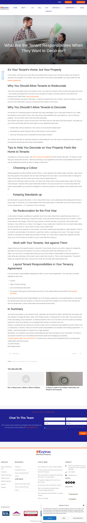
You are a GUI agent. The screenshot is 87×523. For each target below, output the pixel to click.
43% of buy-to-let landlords (42, 157)
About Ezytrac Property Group (22, 484)
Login (59, 2)
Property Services (5, 478)
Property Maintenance (6, 475)
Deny (63, 518)
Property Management (77, 57)
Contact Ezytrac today (15, 338)
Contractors (18, 466)
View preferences (78, 518)
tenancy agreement (14, 80)
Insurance (3, 484)
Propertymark (73, 494)
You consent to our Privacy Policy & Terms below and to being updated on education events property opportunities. (65, 427)
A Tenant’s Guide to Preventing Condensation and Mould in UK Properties (64, 382)
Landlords (3, 487)
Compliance (4, 472)
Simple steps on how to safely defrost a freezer (49, 485)
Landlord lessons (62, 57)
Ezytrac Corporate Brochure (22, 473)
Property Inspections (6, 481)
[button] (83, 505)
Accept (50, 518)
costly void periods (32, 96)
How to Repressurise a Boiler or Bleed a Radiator (26, 382)
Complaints (72, 499)
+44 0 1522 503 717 (30, 338)
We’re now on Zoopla (43, 498)
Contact (17, 476)
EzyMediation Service (20, 470)
